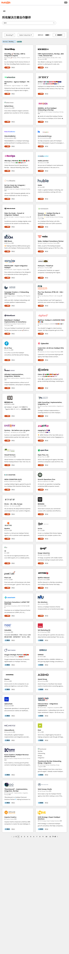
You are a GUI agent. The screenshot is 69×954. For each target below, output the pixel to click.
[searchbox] (29, 23)
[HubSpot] (5, 2)
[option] (9, 35)
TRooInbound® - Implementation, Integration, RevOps (16, 790)
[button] (14, 41)
